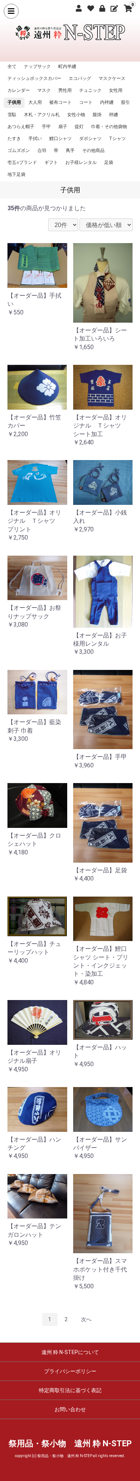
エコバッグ (80, 78)
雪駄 (11, 114)
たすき (14, 138)
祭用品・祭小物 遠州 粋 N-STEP (70, 1443)
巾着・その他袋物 (109, 126)
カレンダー (18, 90)
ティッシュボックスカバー (34, 78)
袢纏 (113, 114)
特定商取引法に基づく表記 (70, 1390)
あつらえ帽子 (20, 126)
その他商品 (93, 150)
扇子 (62, 126)
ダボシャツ (90, 138)
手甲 (46, 126)
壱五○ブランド (22, 162)
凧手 (70, 150)
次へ (86, 1319)
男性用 (65, 90)
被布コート (60, 102)
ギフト (51, 162)
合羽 (41, 150)
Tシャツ (117, 138)
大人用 (35, 102)
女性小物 (76, 114)
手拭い (35, 138)
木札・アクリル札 (42, 114)
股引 (125, 102)
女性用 (115, 90)
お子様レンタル (81, 162)
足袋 (108, 162)
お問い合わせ (70, 1409)
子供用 (14, 102)
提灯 (79, 126)
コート (86, 102)
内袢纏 (106, 102)
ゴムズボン (18, 150)
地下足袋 (16, 174)
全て (11, 66)
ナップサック (37, 66)
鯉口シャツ (60, 138)
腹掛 (97, 114)
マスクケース (112, 78)
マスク (44, 90)
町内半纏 (67, 66)
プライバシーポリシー (70, 1371)
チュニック (90, 90)
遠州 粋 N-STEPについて (70, 1352)
